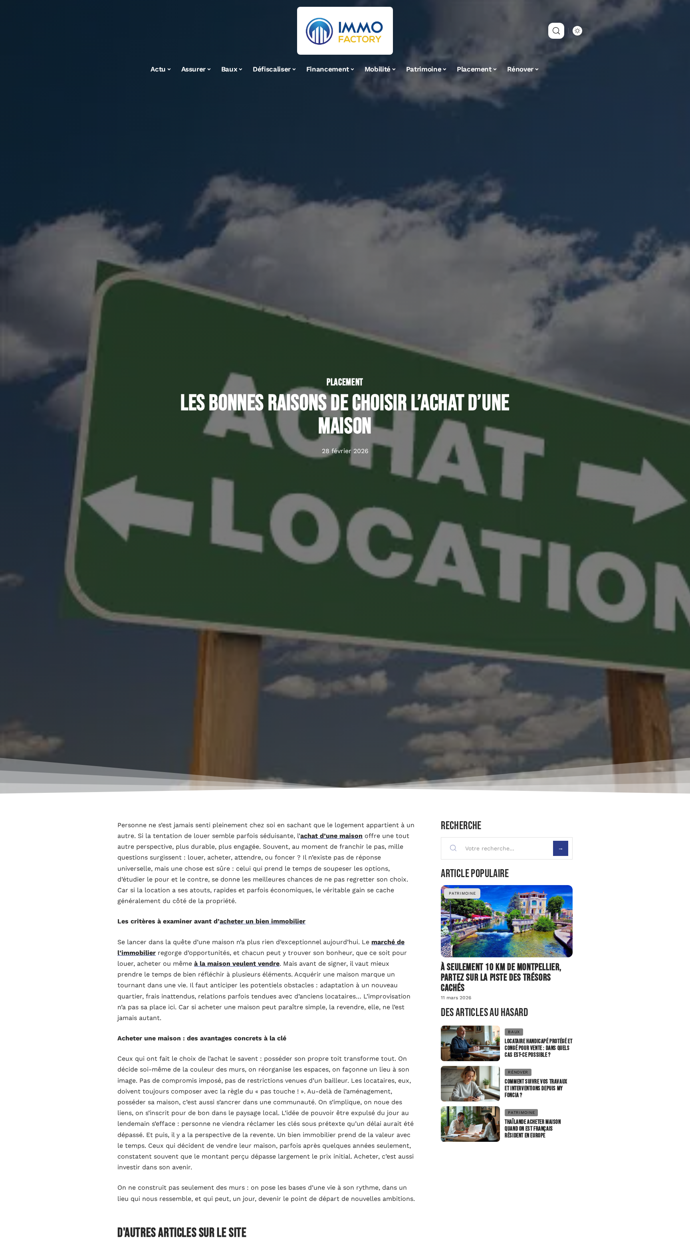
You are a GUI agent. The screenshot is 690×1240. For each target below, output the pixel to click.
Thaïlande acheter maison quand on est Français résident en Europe (533, 1128)
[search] (556, 31)
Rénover (518, 1072)
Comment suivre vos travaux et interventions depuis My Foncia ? (536, 1088)
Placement (345, 382)
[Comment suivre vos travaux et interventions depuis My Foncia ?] (470, 1083)
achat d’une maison (331, 836)
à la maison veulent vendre (237, 963)
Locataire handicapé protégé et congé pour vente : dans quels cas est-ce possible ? (538, 1048)
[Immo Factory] (345, 31)
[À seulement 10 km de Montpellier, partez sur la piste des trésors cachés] (507, 921)
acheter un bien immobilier (262, 921)
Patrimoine (462, 893)
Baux (514, 1032)
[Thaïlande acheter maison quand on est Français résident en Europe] (470, 1124)
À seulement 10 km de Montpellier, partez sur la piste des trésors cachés (501, 977)
